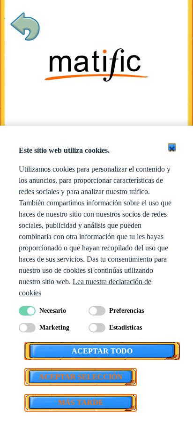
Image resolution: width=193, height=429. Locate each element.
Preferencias (126, 310)
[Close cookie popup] (172, 147)
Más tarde (81, 402)
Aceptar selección (81, 377)
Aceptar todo (102, 351)
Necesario (52, 310)
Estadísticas (125, 327)
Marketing (54, 327)
